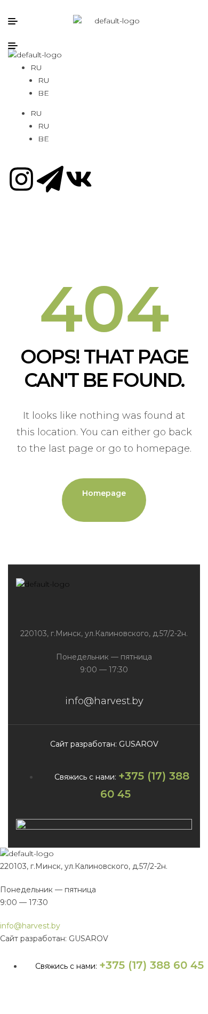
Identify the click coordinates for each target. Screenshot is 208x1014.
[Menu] (17, 21)
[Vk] (79, 179)
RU (36, 67)
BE (43, 93)
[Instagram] (21, 179)
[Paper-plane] (50, 179)
